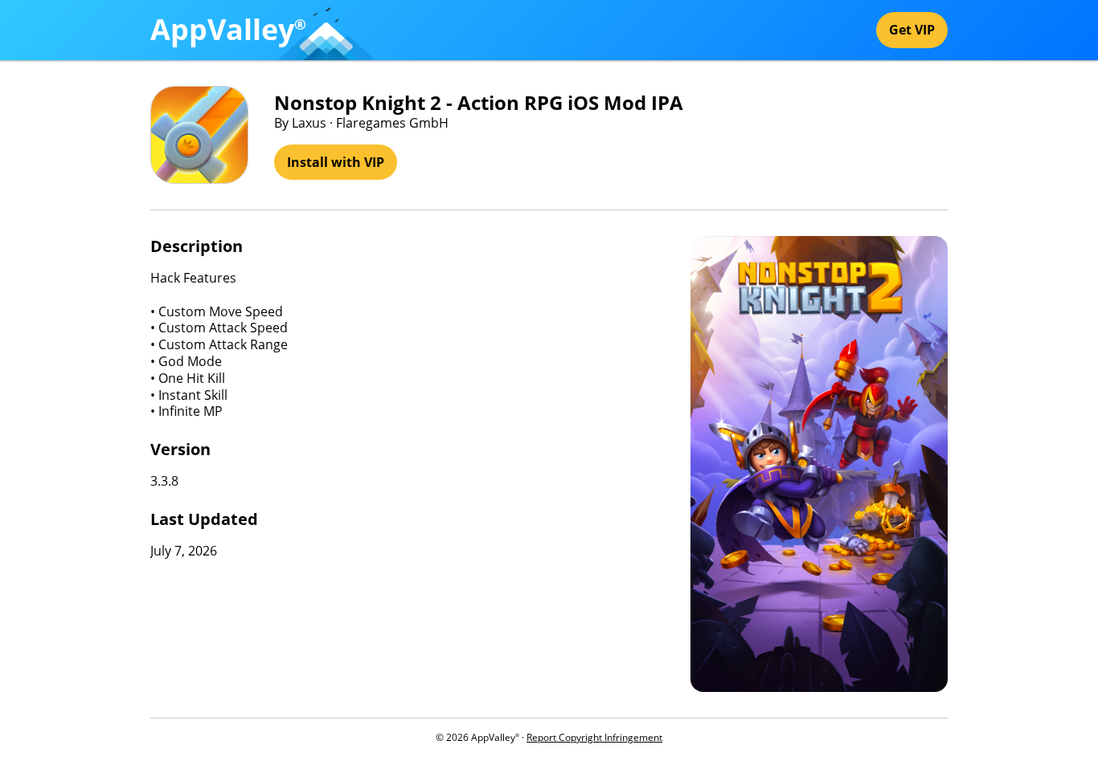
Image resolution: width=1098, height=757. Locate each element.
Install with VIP (335, 162)
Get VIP (912, 30)
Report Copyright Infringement (594, 737)
